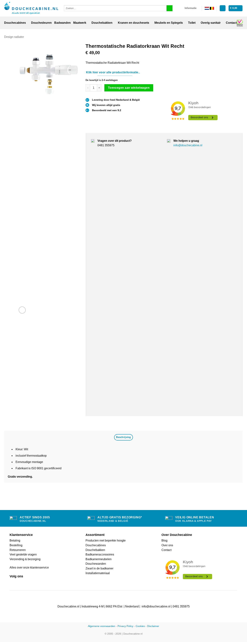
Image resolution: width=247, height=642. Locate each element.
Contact (231, 22)
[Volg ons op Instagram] (16, 582)
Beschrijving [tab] (123, 437)
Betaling (15, 540)
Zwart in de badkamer (99, 568)
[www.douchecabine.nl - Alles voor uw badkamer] (31, 8)
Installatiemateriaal (98, 573)
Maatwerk (79, 22)
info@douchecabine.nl (187, 145)
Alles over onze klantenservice (29, 567)
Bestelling (16, 545)
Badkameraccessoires (100, 554)
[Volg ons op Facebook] (11, 582)
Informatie (191, 8)
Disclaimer (153, 626)
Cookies (140, 626)
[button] (222, 8)
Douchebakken (101, 22)
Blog (164, 540)
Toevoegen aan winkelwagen (129, 87)
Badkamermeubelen (99, 559)
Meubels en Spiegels (168, 22)
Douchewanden (96, 563)
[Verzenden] (170, 8)
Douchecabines (15, 22)
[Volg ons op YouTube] (25, 582)
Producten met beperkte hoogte (106, 540)
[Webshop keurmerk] (240, 22)
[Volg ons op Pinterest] (20, 582)
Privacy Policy (125, 626)
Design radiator (14, 36)
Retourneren (18, 549)
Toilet (191, 22)
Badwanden (62, 22)
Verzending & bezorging (25, 559)
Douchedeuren (41, 22)
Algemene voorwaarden (101, 626)
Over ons (167, 545)
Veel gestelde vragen (23, 554)
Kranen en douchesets (133, 22)
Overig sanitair (211, 22)
